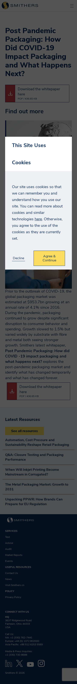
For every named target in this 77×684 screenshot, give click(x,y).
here (38, 219)
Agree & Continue (49, 258)
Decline (18, 258)
